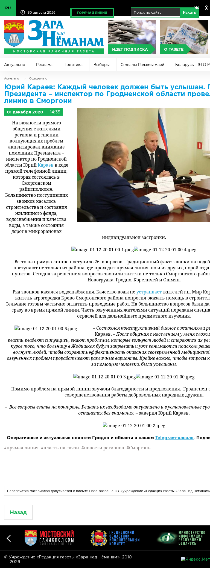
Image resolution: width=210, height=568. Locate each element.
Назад (18, 512)
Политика (73, 64)
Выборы (102, 64)
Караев (46, 165)
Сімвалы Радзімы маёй (142, 64)
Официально (38, 78)
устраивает (149, 292)
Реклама (44, 64)
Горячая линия (92, 13)
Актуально (14, 64)
